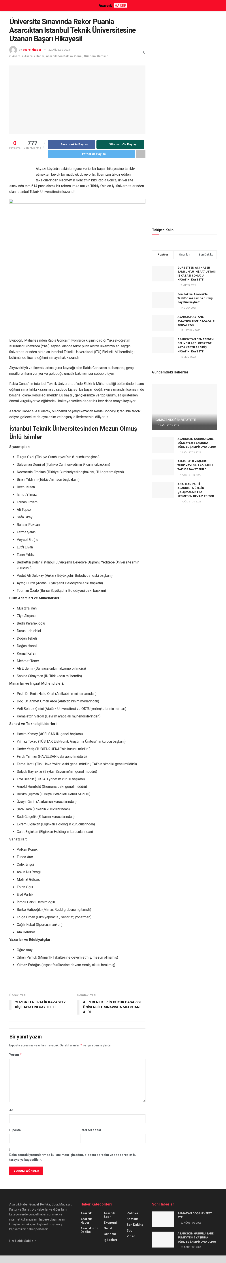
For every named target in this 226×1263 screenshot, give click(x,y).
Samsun (102, 56)
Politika (132, 1213)
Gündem (90, 56)
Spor (130, 1230)
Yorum (15, 1054)
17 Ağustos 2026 (190, 475)
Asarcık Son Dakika (59, 56)
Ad (11, 1110)
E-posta (15, 1130)
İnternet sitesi (91, 1130)
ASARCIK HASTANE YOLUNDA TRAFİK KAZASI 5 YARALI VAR (196, 320)
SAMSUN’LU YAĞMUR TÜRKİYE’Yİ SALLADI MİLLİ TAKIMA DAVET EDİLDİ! (195, 465)
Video (131, 1236)
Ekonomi (110, 1222)
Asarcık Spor (109, 1215)
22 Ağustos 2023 (59, 49)
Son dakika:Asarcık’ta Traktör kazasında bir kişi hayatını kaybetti (195, 298)
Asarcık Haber (34, 56)
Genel (78, 56)
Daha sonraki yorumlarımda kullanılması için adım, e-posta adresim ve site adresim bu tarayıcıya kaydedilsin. (72, 1157)
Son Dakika (135, 1224)
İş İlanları (110, 1240)
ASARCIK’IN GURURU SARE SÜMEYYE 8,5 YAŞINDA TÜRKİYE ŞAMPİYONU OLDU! (196, 442)
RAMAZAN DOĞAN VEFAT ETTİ (175, 420)
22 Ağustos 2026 (168, 425)
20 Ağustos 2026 (190, 452)
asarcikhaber (32, 49)
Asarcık (17, 56)
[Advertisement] (185, 45)
